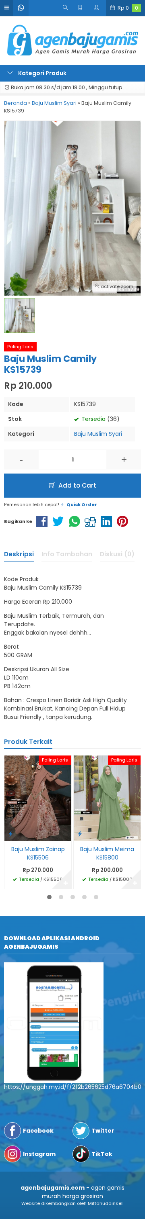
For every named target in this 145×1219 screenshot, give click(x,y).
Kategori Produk (41, 73)
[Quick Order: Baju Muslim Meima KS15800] (80, 834)
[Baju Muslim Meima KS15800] (107, 798)
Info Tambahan (66, 554)
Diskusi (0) (117, 554)
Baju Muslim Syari (98, 434)
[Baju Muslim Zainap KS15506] (37, 798)
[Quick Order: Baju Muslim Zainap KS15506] (10, 834)
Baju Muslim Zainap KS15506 (38, 853)
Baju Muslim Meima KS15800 (107, 853)
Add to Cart (76, 485)
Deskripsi (19, 554)
